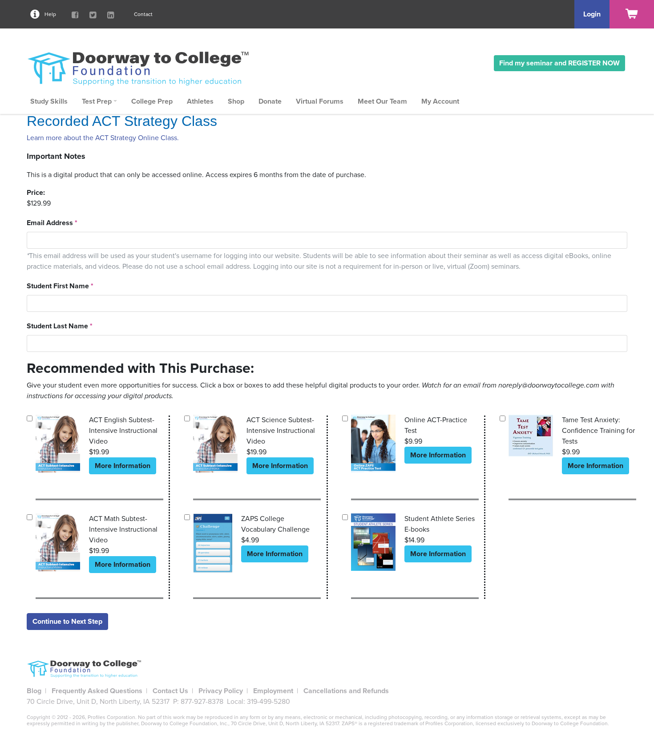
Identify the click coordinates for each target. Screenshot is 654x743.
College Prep (152, 101)
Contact (143, 14)
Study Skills (49, 101)
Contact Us (170, 690)
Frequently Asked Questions (97, 690)
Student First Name (60, 286)
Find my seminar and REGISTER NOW (559, 63)
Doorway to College (142, 68)
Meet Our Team (382, 101)
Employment (273, 690)
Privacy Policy (220, 690)
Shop (236, 101)
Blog (34, 690)
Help (50, 14)
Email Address (52, 222)
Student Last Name (60, 326)
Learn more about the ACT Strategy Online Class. (103, 137)
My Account (440, 101)
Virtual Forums (319, 101)
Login (592, 14)
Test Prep (97, 101)
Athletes (200, 101)
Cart (632, 14)
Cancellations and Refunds (346, 690)
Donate (270, 101)
